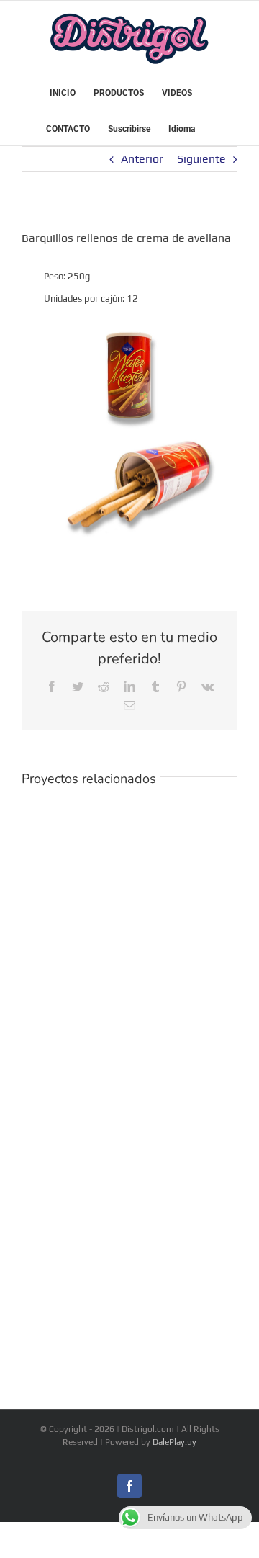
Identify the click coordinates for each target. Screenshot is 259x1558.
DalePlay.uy (174, 1442)
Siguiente (201, 159)
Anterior (142, 159)
